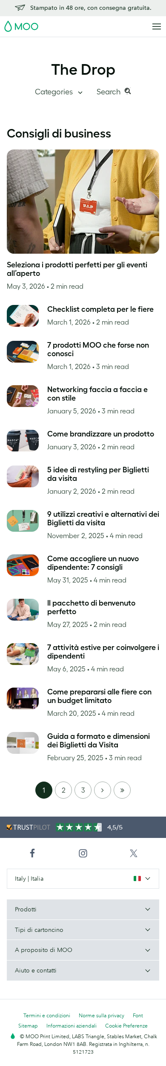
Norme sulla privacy (101, 1015)
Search (110, 92)
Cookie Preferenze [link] (126, 1025)
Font (138, 1015)
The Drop (83, 69)
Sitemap (28, 1025)
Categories (54, 92)
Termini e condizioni (46, 1015)
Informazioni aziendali (71, 1025)
